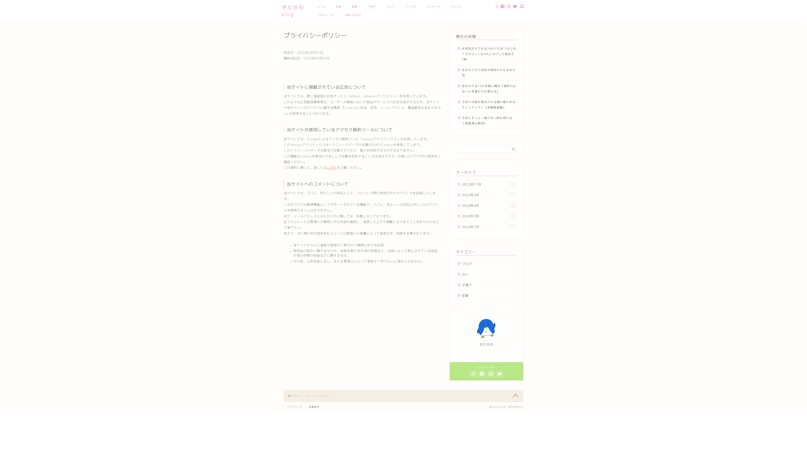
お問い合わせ (353, 15)
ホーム (321, 6)
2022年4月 (487, 195)
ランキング (433, 6)
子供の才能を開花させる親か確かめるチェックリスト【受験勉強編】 (489, 104)
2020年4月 (487, 205)
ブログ (390, 6)
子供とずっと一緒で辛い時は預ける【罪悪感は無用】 (487, 120)
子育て (372, 6)
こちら (332, 167)
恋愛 (338, 6)
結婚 (354, 6)
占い (465, 274)
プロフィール (326, 15)
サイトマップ (294, 407)
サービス (410, 6)
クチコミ (456, 6)
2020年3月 (487, 216)
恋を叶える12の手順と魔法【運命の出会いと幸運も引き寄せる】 (489, 88)
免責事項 (314, 407)
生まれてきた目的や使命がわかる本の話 (489, 72)
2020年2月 (487, 227)
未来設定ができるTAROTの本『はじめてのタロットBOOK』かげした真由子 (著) (489, 53)
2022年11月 (487, 184)
